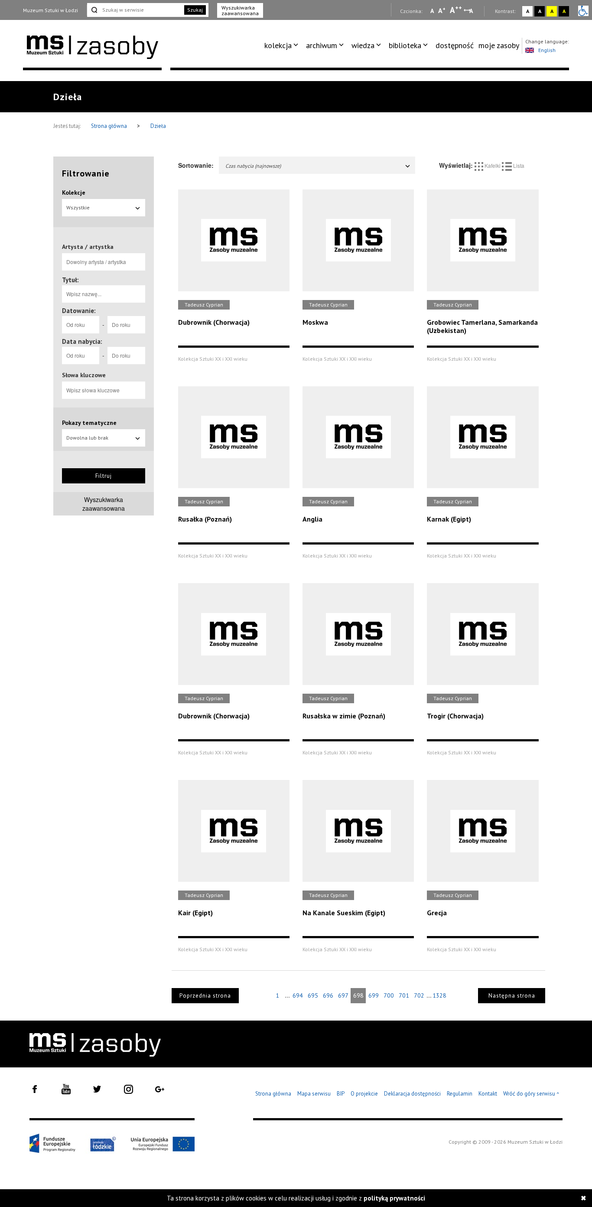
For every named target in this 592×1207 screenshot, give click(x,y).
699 (373, 995)
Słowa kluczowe (84, 375)
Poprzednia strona (205, 995)
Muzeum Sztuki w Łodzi (50, 10)
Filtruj (103, 476)
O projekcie (364, 1093)
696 (328, 995)
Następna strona (511, 995)
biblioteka (405, 45)
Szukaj (195, 10)
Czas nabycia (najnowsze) (253, 166)
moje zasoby (498, 45)
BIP (341, 1093)
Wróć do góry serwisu (531, 1094)
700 (389, 995)
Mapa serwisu (314, 1093)
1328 (439, 995)
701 (404, 995)
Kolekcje (73, 192)
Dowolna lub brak (87, 437)
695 (313, 995)
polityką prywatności (394, 1198)
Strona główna (109, 126)
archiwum (321, 45)
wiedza (362, 45)
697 (343, 995)
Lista (518, 165)
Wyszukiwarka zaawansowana (240, 10)
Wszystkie (78, 207)
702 (419, 995)
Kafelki (492, 165)
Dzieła (158, 126)
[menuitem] (282, 45)
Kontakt (487, 1093)
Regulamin (459, 1093)
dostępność (455, 45)
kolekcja (278, 45)
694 (298, 995)
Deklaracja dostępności (412, 1093)
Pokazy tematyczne (89, 423)
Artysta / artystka (88, 247)
